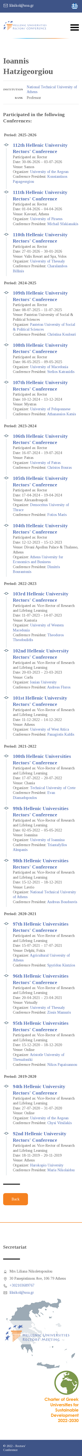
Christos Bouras (59, 467)
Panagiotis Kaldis (60, 734)
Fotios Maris (57, 515)
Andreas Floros (58, 687)
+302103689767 (21, 1285)
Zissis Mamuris (59, 1012)
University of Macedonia (49, 367)
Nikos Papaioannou (62, 1064)
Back (16, 1199)
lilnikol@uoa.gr (21, 5)
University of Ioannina (47, 840)
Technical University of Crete (52, 788)
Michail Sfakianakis (62, 224)
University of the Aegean (49, 172)
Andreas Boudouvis (62, 902)
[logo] (27, 25)
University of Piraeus (46, 219)
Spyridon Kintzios (61, 965)
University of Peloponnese (50, 409)
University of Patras (45, 463)
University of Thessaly (47, 261)
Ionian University (43, 682)
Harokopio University (46, 1165)
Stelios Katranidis (60, 372)
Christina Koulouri (61, 334)
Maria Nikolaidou (61, 1170)
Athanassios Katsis (61, 414)
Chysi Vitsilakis (59, 1123)
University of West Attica (49, 729)
